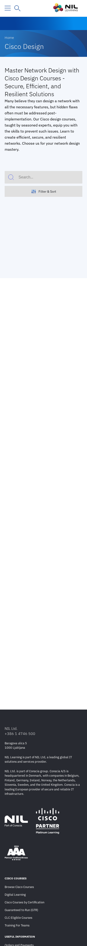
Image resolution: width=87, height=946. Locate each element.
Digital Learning (15, 895)
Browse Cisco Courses (19, 887)
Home (9, 37)
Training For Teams (17, 925)
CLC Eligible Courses (18, 918)
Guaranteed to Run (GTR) (21, 910)
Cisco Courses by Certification (24, 902)
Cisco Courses (15, 878)
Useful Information (20, 936)
